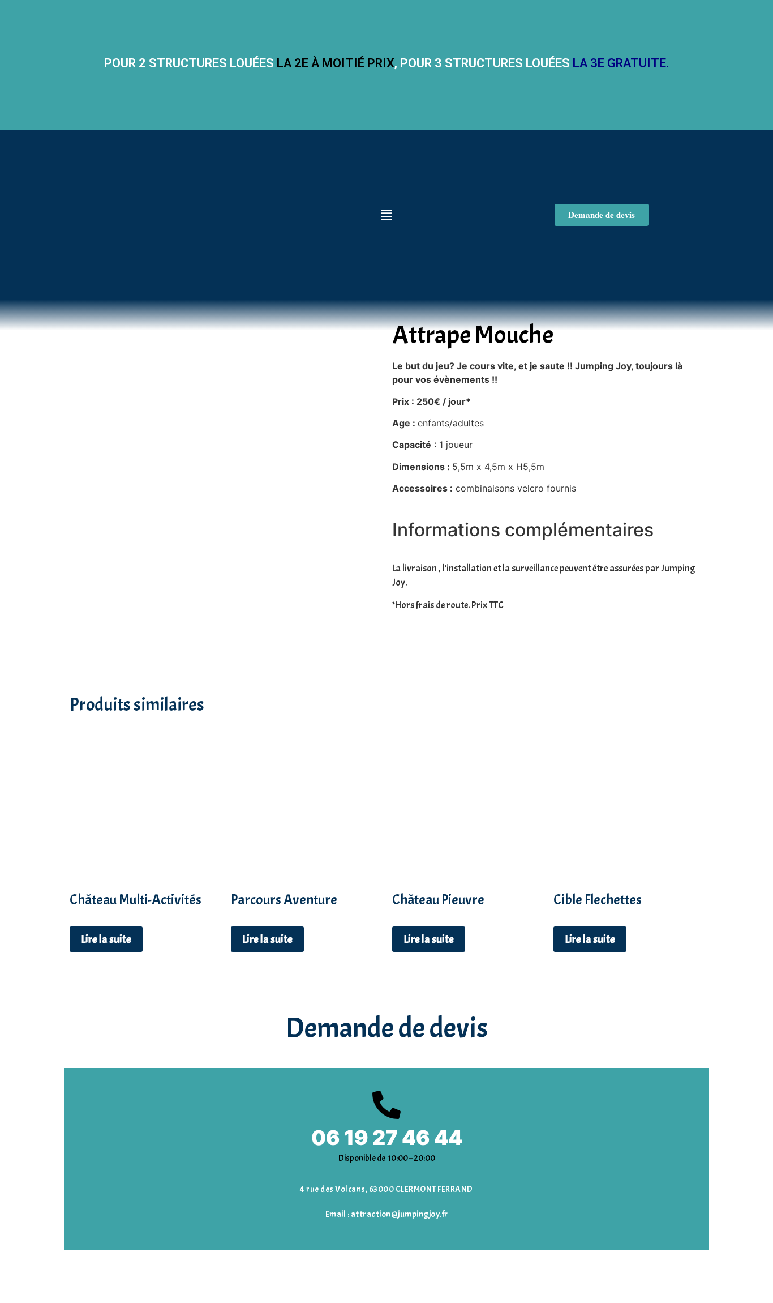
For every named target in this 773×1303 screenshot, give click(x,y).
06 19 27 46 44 (386, 1137)
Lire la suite (106, 939)
